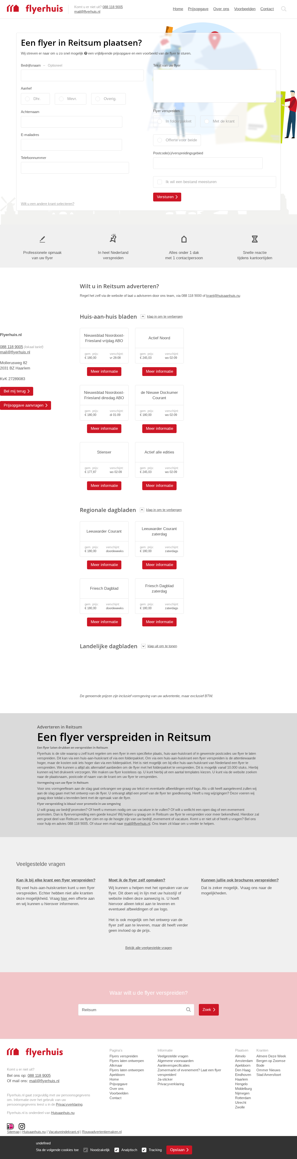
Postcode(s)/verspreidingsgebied (178, 153)
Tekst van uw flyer (167, 65)
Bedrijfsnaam (41, 65)
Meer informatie (104, 371)
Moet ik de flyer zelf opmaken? (137, 880)
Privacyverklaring (69, 1104)
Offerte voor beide (181, 140)
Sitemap (13, 1132)
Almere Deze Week (271, 1056)
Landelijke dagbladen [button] (108, 646)
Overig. (110, 99)
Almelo (240, 1056)
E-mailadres (30, 135)
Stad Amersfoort (268, 1075)
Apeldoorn (242, 1065)
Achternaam (30, 112)
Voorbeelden (244, 9)
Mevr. (72, 99)
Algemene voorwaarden (176, 1061)
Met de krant (224, 121)
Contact (267, 9)
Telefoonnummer (33, 158)
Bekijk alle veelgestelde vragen (148, 948)
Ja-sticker (165, 1079)
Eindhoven (243, 1075)
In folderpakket (178, 121)
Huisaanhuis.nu (62, 1113)
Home (178, 9)
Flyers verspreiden (124, 1056)
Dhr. (37, 99)
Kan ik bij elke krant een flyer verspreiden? (55, 880)
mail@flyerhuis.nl (87, 11)
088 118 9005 (113, 7)
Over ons (221, 9)
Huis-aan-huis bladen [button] (108, 316)
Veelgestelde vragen (173, 1056)
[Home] (35, 9)
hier (64, 898)
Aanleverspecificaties (174, 1065)
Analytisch (129, 1150)
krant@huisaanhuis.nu (223, 296)
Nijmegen (242, 1093)
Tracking (155, 1150)
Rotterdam (243, 1098)
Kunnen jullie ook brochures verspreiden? (240, 880)
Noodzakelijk (100, 1150)
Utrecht (240, 1102)
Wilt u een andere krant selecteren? (47, 204)
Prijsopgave (198, 9)
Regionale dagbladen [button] (108, 509)
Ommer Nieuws (268, 1070)
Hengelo (241, 1084)
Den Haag (242, 1070)
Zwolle (240, 1107)
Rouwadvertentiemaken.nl (102, 1132)
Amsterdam (244, 1061)
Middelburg (243, 1089)
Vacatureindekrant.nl (63, 1132)
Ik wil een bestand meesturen (191, 182)
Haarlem (241, 1079)
